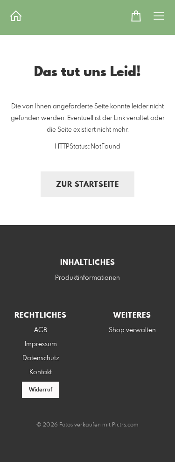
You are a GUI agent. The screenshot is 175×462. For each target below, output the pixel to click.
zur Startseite (87, 185)
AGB (40, 330)
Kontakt (40, 372)
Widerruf (40, 390)
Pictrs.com (125, 425)
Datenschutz (40, 358)
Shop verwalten (132, 330)
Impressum (41, 344)
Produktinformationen (87, 278)
